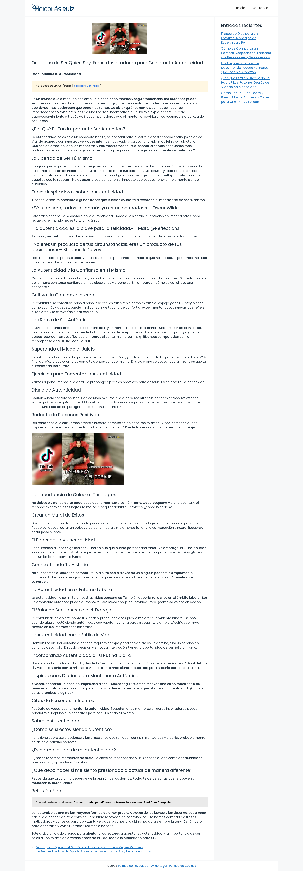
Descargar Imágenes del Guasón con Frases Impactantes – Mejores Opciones (89, 847)
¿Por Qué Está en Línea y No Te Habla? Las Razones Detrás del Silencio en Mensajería (245, 82)
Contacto (260, 7)
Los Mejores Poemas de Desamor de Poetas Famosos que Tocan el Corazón (245, 67)
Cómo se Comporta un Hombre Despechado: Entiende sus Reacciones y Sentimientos (246, 52)
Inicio (240, 7)
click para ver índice (86, 86)
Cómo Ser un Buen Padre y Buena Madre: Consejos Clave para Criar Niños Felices (245, 97)
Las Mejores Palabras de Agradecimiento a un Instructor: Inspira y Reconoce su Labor (94, 851)
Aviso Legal (159, 866)
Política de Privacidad (133, 866)
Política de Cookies (182, 866)
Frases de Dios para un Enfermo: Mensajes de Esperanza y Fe (239, 38)
